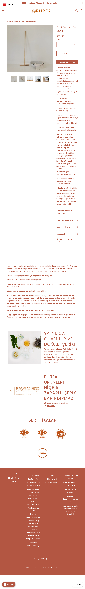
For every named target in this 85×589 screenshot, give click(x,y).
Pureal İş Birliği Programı (33, 493)
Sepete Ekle (67, 53)
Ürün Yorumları (33, 504)
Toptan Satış (33, 479)
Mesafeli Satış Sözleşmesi (33, 522)
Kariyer (33, 514)
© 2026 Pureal (30, 568)
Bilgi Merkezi (52, 479)
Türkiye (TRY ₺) (40, 559)
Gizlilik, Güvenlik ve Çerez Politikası (33, 534)
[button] (8, 79)
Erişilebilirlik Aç (33, 545)
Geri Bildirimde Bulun (33, 509)
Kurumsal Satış (33, 489)
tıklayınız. (54, 362)
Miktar (59, 40)
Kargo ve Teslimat (33, 539)
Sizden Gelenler (33, 475)
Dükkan (52, 475)
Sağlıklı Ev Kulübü (52, 482)
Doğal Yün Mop (19, 21)
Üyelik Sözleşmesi (33, 517)
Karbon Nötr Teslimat (33, 499)
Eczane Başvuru (33, 482)
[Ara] (76, 10)
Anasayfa (10, 21)
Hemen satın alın (68, 62)
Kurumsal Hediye (33, 486)
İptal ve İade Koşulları (33, 528)
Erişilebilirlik (33, 542)
